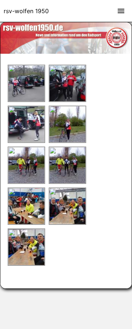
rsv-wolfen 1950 (26, 11)
